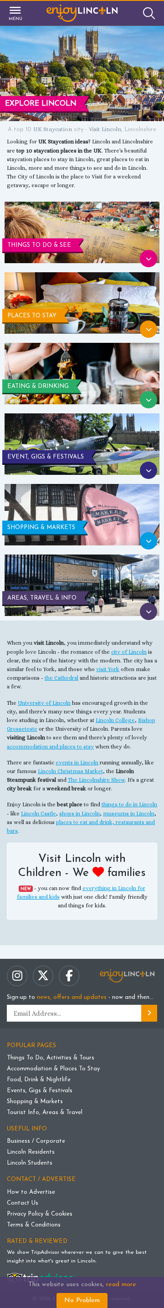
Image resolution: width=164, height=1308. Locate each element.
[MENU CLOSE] (10, 13)
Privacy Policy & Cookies (39, 1214)
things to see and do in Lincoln (108, 168)
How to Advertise (31, 1192)
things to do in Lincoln (129, 804)
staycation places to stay (37, 159)
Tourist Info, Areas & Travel (44, 1112)
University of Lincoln (44, 703)
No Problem (82, 1300)
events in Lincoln (77, 762)
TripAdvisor (45, 1252)
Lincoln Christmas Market (70, 771)
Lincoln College (115, 720)
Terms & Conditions (34, 1225)
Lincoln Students (29, 1163)
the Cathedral (61, 678)
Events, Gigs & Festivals (39, 1091)
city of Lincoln (129, 652)
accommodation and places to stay (50, 746)
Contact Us (22, 1203)
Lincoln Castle (38, 813)
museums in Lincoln (128, 813)
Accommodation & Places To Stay (53, 1069)
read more (121, 1284)
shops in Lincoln (79, 813)
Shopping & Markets (35, 1101)
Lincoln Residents (31, 1152)
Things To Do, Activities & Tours (50, 1058)
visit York (107, 669)
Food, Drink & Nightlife (39, 1080)
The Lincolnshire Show (96, 780)
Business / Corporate (36, 1141)
